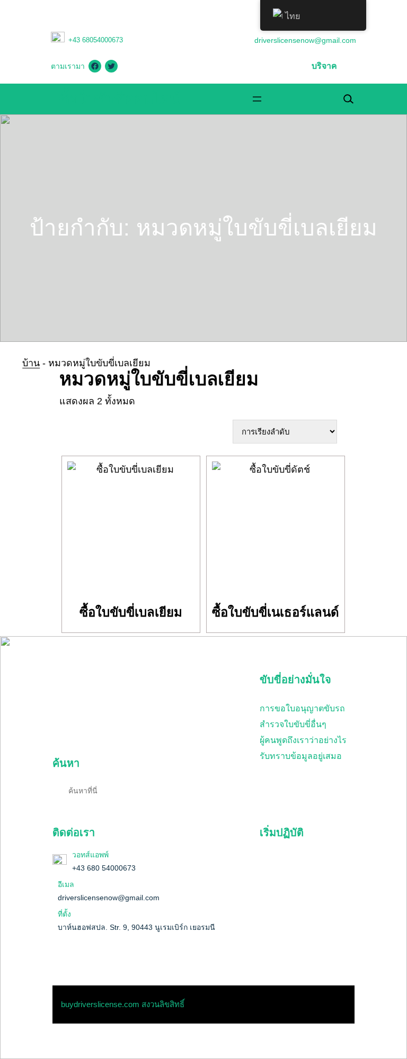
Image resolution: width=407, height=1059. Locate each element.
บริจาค (324, 65)
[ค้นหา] (224, 790)
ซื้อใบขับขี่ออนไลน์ (119, 98)
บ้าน (31, 363)
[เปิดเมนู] (257, 99)
